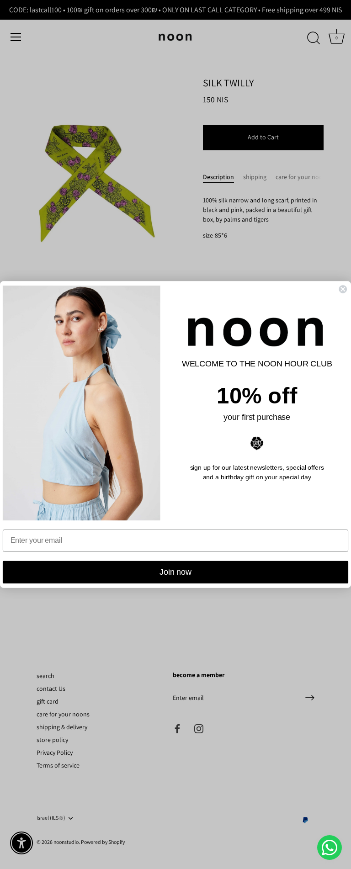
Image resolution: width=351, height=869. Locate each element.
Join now (175, 572)
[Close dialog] (342, 289)
